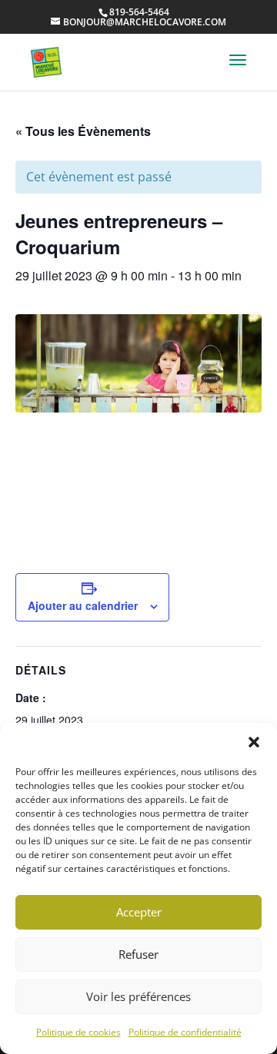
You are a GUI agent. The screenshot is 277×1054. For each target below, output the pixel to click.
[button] (254, 742)
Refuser (138, 954)
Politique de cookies (78, 1032)
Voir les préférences (138, 996)
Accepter (139, 912)
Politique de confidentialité (185, 1032)
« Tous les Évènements (83, 131)
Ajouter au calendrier (83, 605)
